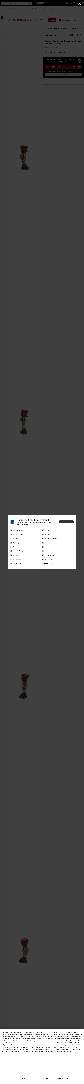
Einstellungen (62, 1078)
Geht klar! (22, 1079)
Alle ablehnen (42, 1079)
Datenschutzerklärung (67, 1051)
